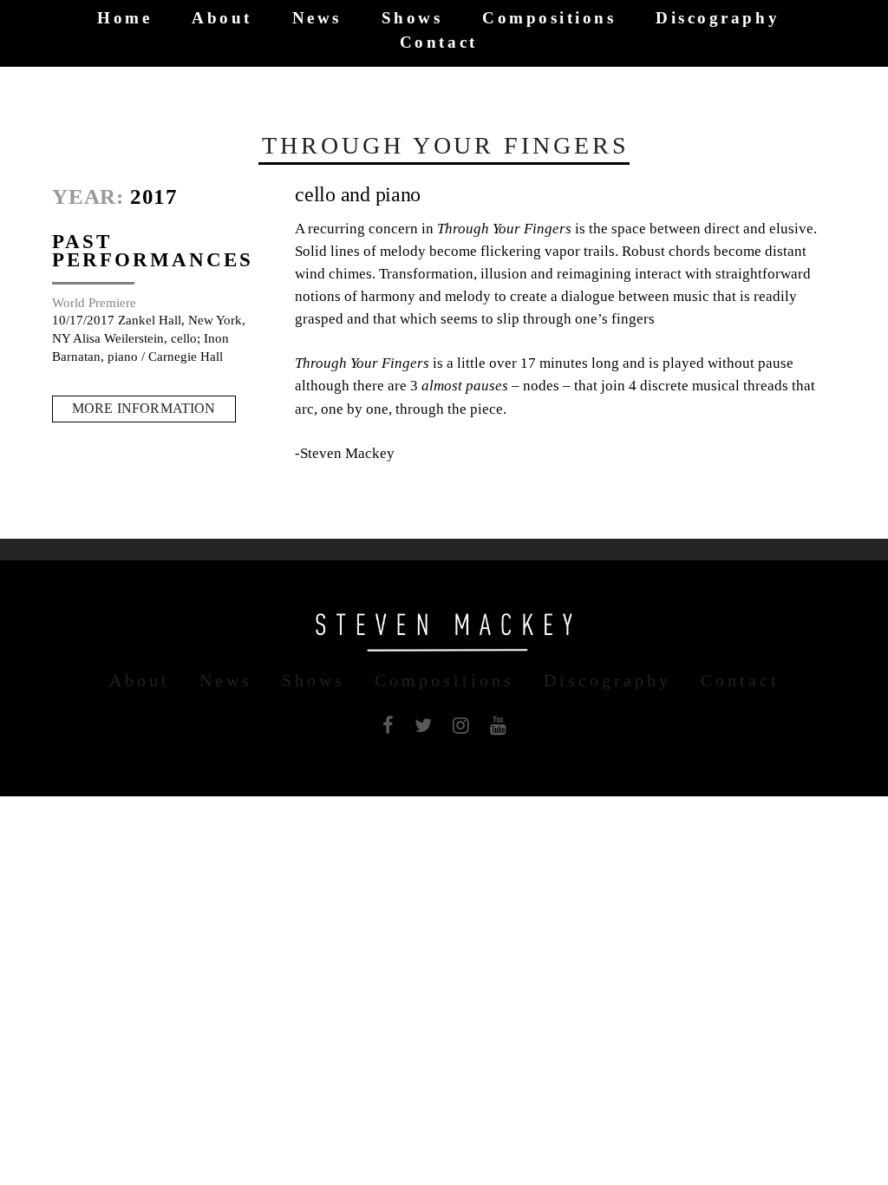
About (222, 18)
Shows (412, 18)
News (317, 18)
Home (124, 18)
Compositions (549, 18)
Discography (718, 18)
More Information (144, 408)
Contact (439, 42)
